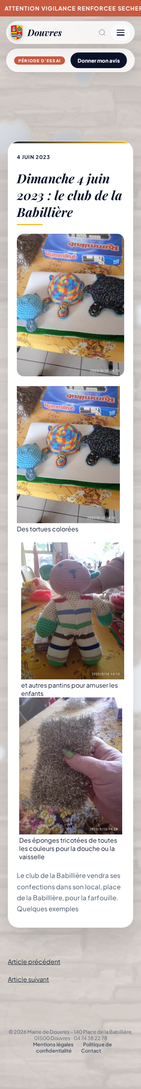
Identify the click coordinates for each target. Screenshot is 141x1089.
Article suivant (28, 979)
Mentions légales (53, 1044)
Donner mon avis (99, 60)
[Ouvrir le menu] (120, 32)
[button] (86, 32)
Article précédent (34, 961)
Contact (91, 1050)
